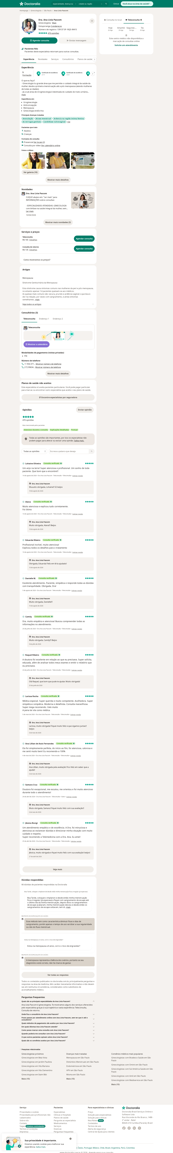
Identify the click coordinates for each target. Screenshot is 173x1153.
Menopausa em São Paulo (78, 1057)
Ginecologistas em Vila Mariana (36, 1066)
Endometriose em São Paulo (79, 1066)
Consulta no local (113, 21)
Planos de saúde (85, 59)
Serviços (55, 59)
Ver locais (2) (39, 142)
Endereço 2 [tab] (58, 318)
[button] (58, 1001)
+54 (68, 122)
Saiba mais (40, 1147)
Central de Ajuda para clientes (101, 1131)
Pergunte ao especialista (65, 1120)
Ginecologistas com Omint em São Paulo (129, 1064)
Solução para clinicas (97, 1117)
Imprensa (24, 1131)
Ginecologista (36, 10)
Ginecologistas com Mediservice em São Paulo (132, 1080)
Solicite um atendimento (126, 45)
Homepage (24, 10)
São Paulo (48, 10)
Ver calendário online (50, 145)
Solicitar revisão (77, 476)
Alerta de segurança (97, 1129)
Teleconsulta (132, 21)
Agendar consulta (84, 238)
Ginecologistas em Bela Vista (34, 1057)
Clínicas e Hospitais (62, 1115)
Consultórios (68, 59)
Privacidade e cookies (29, 1112)
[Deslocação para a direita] (95, 59)
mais (24, 94)
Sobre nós (24, 1120)
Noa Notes (95, 1120)
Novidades (42, 59)
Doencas (58, 1129)
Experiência (28, 59)
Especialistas (59, 1112)
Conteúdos (93, 1123)
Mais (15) (26, 1078)
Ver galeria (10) (30, 172)
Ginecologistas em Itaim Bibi (34, 1074)
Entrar (116, 3)
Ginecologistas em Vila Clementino (37, 1070)
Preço (90, 1112)
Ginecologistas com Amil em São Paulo (128, 1076)
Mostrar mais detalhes (59, 180)
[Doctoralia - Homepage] (34, 3)
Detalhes (33, 240)
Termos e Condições (29, 1129)
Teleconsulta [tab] (29, 318)
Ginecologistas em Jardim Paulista (37, 1062)
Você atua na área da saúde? (136, 3)
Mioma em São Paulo (75, 1074)
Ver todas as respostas (58, 975)
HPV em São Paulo (74, 1070)
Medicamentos (60, 1123)
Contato (23, 1123)
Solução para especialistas (99, 1115)
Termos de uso (94, 1126)
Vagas (32, 1126)
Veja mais (62, 870)
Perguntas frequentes (63, 1131)
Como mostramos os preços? (37, 259)
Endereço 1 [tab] (44, 318)
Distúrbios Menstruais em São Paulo (82, 1062)
